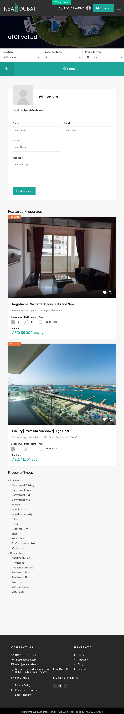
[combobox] (20, 58)
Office (15, 519)
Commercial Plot (21, 495)
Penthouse (18, 562)
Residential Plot (20, 577)
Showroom (18, 538)
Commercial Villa (21, 499)
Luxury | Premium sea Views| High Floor (40, 431)
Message (18, 157)
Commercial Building (23, 485)
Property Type (93, 52)
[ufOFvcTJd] (23, 103)
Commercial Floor (21, 490)
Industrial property (22, 514)
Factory (16, 504)
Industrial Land (20, 509)
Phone (16, 140)
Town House (19, 582)
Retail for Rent (20, 528)
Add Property (104, 8)
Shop (15, 533)
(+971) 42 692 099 (73, 8)
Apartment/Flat (21, 557)
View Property (62, 281)
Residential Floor (21, 572)
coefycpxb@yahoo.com (33, 110)
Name (16, 123)
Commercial (16, 480)
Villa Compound (20, 587)
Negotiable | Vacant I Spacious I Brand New (43, 304)
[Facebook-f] (55, 686)
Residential (16, 553)
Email (67, 123)
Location (7, 52)
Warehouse (18, 548)
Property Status (53, 52)
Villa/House (18, 591)
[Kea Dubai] (19, 12)
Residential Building (22, 567)
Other (15, 524)
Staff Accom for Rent (24, 543)
